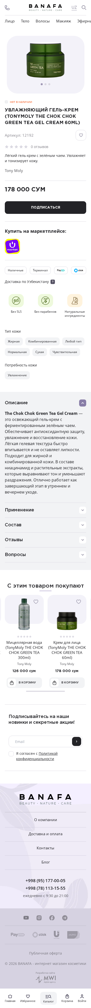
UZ (74, 7)
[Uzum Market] (12, 246)
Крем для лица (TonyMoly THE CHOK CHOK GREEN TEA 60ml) (67, 650)
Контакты (45, 848)
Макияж (63, 21)
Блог (45, 862)
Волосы (43, 21)
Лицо (10, 21)
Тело (25, 21)
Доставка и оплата (45, 833)
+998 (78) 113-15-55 (45, 888)
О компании (45, 819)
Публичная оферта (45, 953)
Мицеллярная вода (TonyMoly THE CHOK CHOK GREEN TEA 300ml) (24, 650)
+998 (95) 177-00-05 (45, 880)
